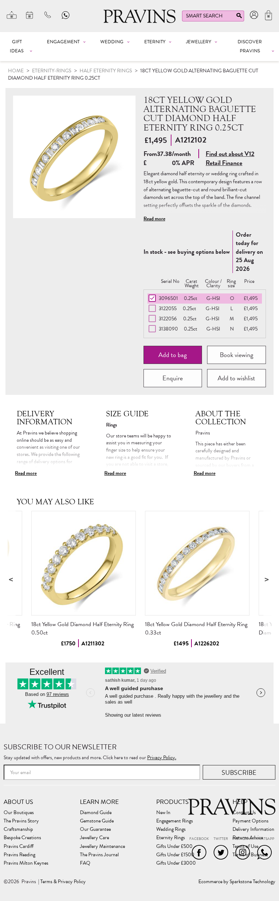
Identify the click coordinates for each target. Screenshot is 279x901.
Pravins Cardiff (18, 846)
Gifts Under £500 (174, 846)
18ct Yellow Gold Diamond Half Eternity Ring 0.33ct (196, 628)
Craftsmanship (18, 829)
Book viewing (236, 355)
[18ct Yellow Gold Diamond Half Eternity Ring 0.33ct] (197, 563)
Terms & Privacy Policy (63, 881)
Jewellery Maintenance (102, 846)
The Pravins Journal (99, 854)
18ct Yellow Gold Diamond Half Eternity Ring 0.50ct (82, 628)
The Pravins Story (21, 821)
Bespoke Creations (22, 837)
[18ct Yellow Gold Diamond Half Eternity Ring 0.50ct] (83, 563)
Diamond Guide (96, 812)
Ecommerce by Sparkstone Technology (236, 881)
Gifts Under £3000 (176, 863)
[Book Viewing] (29, 15)
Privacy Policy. (161, 757)
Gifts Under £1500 (175, 854)
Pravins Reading (19, 854)
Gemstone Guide (97, 821)
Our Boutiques (19, 812)
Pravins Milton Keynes (26, 863)
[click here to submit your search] (239, 17)
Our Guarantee (95, 829)
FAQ (85, 863)
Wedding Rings (171, 829)
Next (267, 579)
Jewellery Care (94, 837)
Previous (12, 579)
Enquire (172, 378)
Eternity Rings (170, 837)
